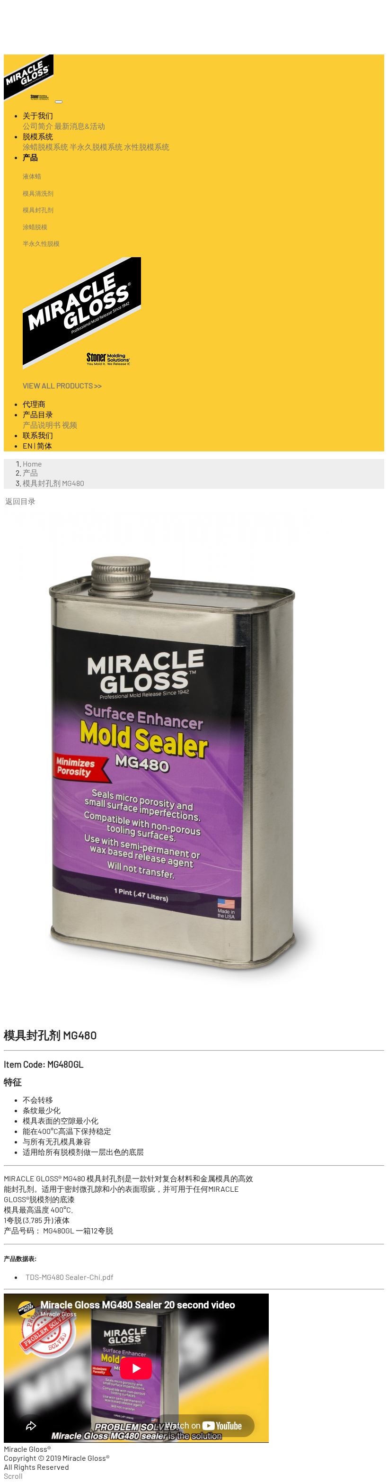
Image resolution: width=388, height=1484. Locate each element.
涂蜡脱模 (35, 227)
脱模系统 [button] (38, 136)
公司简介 (38, 125)
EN (28, 445)
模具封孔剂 (38, 210)
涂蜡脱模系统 (45, 146)
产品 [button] (30, 157)
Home (32, 463)
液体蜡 (32, 176)
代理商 (34, 403)
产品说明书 (42, 424)
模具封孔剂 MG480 (53, 482)
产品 (30, 472)
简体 (44, 445)
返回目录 (20, 500)
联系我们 (38, 435)
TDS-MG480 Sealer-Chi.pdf (68, 1276)
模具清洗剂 (38, 193)
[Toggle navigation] (58, 101)
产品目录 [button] (38, 414)
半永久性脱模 (41, 243)
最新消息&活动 (79, 125)
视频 (69, 424)
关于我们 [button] (38, 115)
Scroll (13, 1475)
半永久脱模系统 (96, 146)
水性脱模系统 (146, 146)
